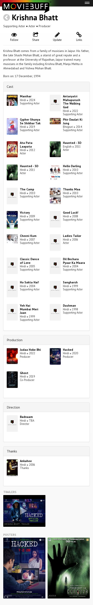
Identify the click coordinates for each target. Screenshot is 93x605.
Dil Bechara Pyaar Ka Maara (74, 261)
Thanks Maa (71, 189)
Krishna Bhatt (35, 17)
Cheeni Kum (28, 236)
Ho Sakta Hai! (29, 282)
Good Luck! (70, 212)
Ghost (24, 373)
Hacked (68, 350)
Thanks (12, 451)
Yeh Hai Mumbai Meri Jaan (29, 309)
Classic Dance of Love (29, 261)
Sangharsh (70, 282)
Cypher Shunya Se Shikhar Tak (30, 121)
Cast (10, 86)
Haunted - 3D (72, 143)
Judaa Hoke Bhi (30, 350)
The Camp (27, 189)
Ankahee (26, 461)
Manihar (25, 96)
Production (14, 340)
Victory (25, 212)
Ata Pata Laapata (26, 144)
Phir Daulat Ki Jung (72, 121)
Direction (13, 407)
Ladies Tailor (72, 236)
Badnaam (26, 417)
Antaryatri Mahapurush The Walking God (71, 101)
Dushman (69, 305)
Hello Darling (72, 166)
